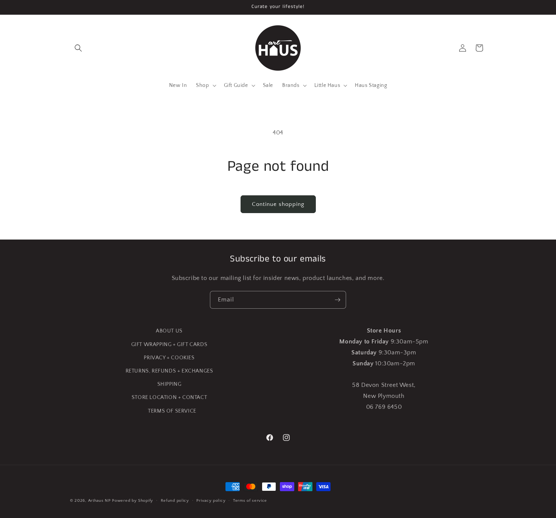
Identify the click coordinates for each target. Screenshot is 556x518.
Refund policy (175, 500)
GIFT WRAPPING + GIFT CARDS (169, 345)
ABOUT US (169, 331)
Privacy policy (210, 500)
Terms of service (250, 500)
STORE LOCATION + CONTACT (169, 397)
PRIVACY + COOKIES (169, 358)
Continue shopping (278, 204)
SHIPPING (169, 384)
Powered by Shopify (132, 500)
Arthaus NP (99, 500)
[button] (78, 48)
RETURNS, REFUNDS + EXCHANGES (169, 371)
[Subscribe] (337, 300)
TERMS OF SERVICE (172, 411)
